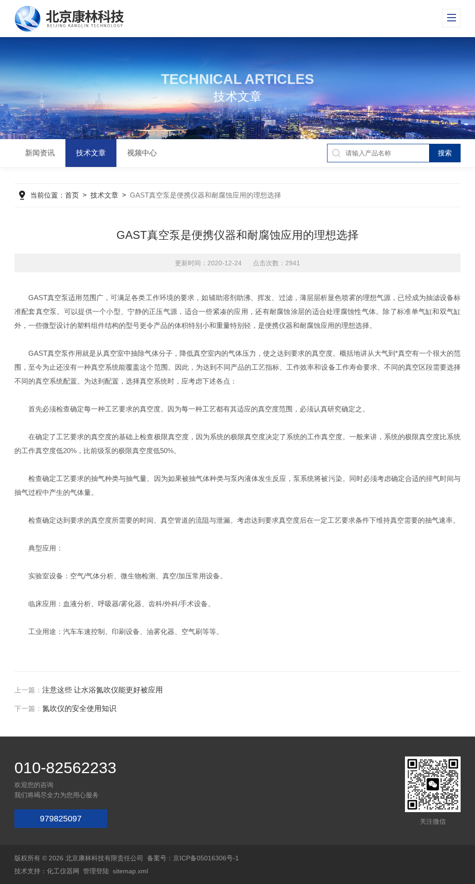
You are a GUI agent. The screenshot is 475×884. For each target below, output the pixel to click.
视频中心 (142, 153)
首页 (72, 195)
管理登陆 (96, 871)
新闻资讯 (40, 153)
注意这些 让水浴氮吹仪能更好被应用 (102, 690)
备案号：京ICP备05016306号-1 (193, 858)
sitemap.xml (130, 871)
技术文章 (91, 153)
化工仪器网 (63, 871)
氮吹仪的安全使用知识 (79, 708)
